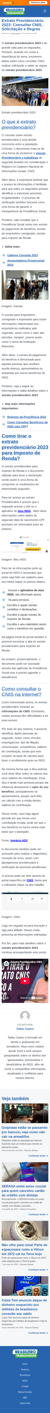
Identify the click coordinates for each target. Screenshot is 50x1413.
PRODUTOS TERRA (38, 3)
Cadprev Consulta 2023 (22, 255)
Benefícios (25, 1375)
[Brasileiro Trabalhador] (14, 11)
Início (25, 1364)
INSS (25, 1381)
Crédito (25, 1386)
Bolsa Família (25, 1392)
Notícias (25, 1369)
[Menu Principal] (45, 11)
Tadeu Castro (15, 33)
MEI (25, 1397)
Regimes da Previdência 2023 (26, 416)
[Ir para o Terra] (8, 2)
